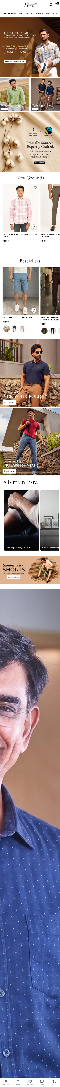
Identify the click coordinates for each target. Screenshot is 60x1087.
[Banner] (30, 47)
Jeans (48, 13)
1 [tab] (19, 71)
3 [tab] (30, 71)
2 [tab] (25, 71)
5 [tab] (41, 71)
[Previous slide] (3, 47)
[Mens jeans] (30, 441)
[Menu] (3, 4)
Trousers (39, 13)
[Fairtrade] (30, 142)
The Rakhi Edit (9, 13)
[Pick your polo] (30, 373)
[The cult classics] (14, 94)
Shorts (56, 13)
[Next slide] (56, 47)
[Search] (50, 4)
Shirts (21, 13)
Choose (36, 227)
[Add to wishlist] (35, 187)
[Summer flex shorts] (30, 570)
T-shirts (29, 13)
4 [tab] (35, 71)
